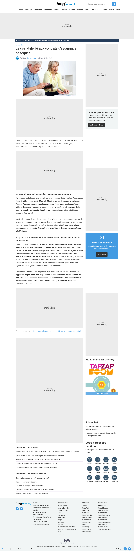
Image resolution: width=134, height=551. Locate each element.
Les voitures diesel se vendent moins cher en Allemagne (36, 467)
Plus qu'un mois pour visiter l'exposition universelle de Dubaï (38, 459)
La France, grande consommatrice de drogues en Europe (36, 463)
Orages (60, 520)
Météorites (61, 517)
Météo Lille (85, 513)
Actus (111, 10)
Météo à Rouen (103, 508)
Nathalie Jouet (32, 58)
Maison (64, 10)
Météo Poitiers (86, 529)
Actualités (28, 40)
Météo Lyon (85, 510)
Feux (59, 513)
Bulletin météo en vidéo (41, 524)
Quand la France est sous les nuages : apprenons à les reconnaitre (40, 456)
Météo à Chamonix (104, 515)
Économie (48, 10)
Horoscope (96, 10)
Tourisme (38, 10)
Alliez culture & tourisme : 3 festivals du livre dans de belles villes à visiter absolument (47, 452)
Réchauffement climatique (67, 527)
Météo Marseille (87, 515)
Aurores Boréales (63, 508)
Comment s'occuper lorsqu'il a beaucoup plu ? (32, 478)
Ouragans (61, 522)
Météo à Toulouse (103, 527)
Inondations (61, 515)
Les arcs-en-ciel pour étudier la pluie (29, 486)
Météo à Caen (102, 513)
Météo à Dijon (102, 517)
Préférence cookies (39, 512)
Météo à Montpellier (104, 522)
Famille (56, 10)
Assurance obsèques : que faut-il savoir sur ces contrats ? (57, 331)
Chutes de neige (63, 510)
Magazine (19, 40)
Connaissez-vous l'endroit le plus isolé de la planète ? (35, 490)
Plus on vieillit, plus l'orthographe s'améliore (32, 493)
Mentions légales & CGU (41, 505)
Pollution (60, 524)
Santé (87, 10)
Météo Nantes (86, 520)
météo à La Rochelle (104, 529)
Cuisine (72, 10)
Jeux (118, 10)
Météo (20, 10)
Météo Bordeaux (87, 517)
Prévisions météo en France (42, 517)
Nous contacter (38, 515)
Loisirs (80, 10)
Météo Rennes (86, 531)
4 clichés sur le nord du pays (26, 482)
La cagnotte (37, 519)
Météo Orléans (86, 522)
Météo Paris (86, 508)
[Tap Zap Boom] (102, 379)
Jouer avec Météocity (40, 522)
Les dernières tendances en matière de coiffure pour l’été (100, 428)
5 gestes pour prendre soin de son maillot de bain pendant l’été (101, 434)
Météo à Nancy (102, 524)
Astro (105, 10)
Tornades (61, 534)
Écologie (28, 10)
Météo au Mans (103, 510)
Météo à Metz (102, 520)
